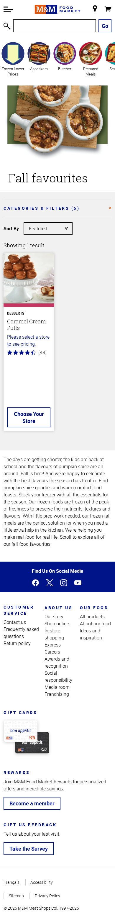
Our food (94, 607)
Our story (54, 616)
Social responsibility (58, 676)
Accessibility (41, 882)
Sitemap (16, 896)
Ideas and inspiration (91, 634)
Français (11, 882)
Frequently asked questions (21, 632)
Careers (52, 652)
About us (59, 607)
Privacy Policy (47, 896)
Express (53, 644)
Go (105, 25)
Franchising (57, 694)
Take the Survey (28, 848)
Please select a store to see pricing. (28, 340)
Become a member (32, 803)
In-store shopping (54, 634)
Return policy (17, 643)
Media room (57, 687)
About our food (95, 623)
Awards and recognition (57, 662)
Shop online (57, 623)
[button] (8, 9)
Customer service (19, 610)
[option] (13, 59)
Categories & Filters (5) (42, 208)
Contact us (15, 622)
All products (92, 616)
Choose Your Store (29, 417)
